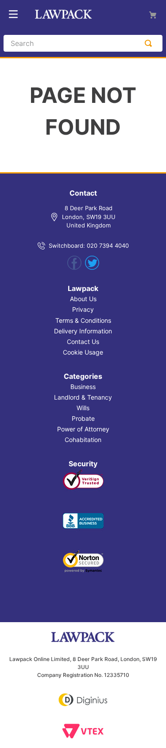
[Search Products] (150, 43)
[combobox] (83, 43)
